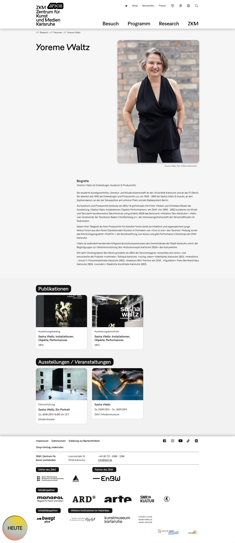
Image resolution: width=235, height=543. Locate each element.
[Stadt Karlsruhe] (75, 478)
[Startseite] (53, 14)
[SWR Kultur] (147, 499)
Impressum (42, 440)
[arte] (118, 499)
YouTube (180, 441)
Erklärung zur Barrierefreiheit (84, 440)
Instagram (172, 441)
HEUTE (15, 528)
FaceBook (164, 441)
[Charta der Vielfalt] (168, 532)
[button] (158, 101)
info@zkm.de (105, 460)
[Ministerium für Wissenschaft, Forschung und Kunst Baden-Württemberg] (50, 478)
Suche (196, 5)
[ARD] (84, 499)
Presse (162, 5)
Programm (139, 23)
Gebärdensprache (180, 5)
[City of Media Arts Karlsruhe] (193, 532)
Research (169, 23)
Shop (135, 5)
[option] (61, 322)
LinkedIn (196, 441)
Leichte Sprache (172, 5)
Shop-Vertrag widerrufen (49, 447)
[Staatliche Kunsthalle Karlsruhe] (145, 519)
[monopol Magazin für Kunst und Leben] (50, 499)
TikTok (188, 441)
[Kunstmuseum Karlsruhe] (117, 519)
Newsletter (148, 5)
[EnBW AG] (106, 478)
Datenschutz (59, 440)
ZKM (193, 23)
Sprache (188, 5)
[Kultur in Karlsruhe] (166, 499)
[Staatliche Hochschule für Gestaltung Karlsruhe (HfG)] (82, 519)
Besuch (111, 23)
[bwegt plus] (46, 519)
